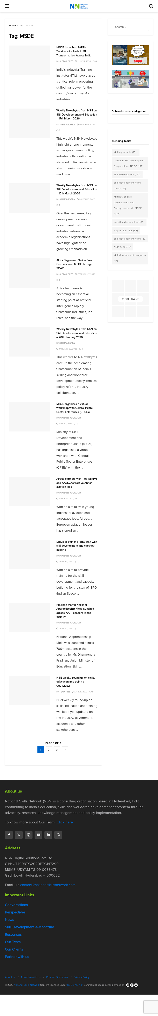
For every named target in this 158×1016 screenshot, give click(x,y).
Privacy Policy (81, 977)
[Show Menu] (7, 6)
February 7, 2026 (86, 274)
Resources (13, 934)
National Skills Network (27, 985)
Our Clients (14, 949)
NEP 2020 (122, 247)
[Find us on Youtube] (38, 835)
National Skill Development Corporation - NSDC (129, 163)
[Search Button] (151, 6)
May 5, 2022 (64, 498)
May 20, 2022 (65, 423)
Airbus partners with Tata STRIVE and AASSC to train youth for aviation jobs (76, 483)
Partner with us (17, 956)
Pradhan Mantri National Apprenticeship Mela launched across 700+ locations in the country (75, 611)
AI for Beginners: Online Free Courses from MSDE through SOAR (74, 264)
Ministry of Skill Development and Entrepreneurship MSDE (128, 205)
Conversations (16, 904)
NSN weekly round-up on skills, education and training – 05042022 (75, 682)
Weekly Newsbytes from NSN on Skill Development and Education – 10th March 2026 (76, 189)
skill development (127, 174)
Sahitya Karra (67, 124)
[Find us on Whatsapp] (58, 835)
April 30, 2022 (65, 561)
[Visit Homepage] (79, 6)
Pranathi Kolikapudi (70, 417)
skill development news (130, 238)
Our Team (13, 942)
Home (12, 25)
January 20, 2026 (67, 348)
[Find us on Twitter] (19, 835)
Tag (21, 25)
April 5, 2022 (80, 691)
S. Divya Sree (66, 61)
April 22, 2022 (65, 628)
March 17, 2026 (87, 124)
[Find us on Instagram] (29, 835)
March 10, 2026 (87, 199)
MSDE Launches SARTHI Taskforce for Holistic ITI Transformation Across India (73, 51)
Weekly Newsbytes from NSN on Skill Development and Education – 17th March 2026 (76, 114)
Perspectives (15, 912)
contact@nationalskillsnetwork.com (48, 884)
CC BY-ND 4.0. (75, 985)
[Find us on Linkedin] (48, 835)
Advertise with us (31, 977)
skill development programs (130, 258)
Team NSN (64, 691)
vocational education (129, 222)
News (9, 919)
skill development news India (127, 185)
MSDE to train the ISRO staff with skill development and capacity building (76, 546)
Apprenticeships (126, 230)
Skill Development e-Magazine (29, 927)
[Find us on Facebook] (9, 835)
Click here (65, 822)
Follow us (131, 299)
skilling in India (125, 152)
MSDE (29, 25)
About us (10, 977)
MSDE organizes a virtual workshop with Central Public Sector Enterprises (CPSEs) (74, 408)
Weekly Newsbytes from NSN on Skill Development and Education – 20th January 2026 (76, 333)
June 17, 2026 (84, 61)
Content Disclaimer (57, 977)
